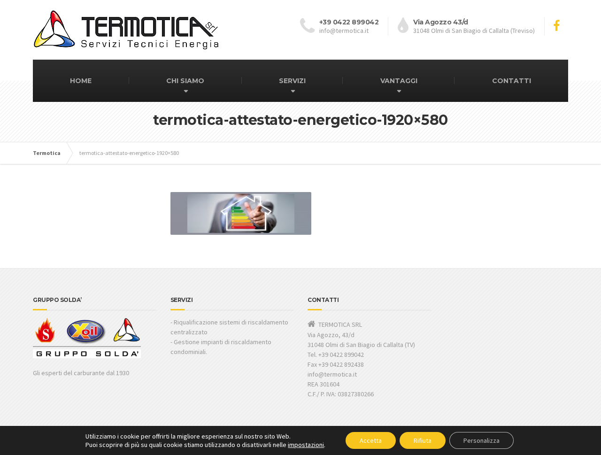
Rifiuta (422, 440)
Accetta (371, 440)
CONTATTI (511, 81)
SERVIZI (292, 81)
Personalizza (481, 440)
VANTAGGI (398, 81)
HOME (81, 81)
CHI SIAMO (185, 81)
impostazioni (306, 444)
